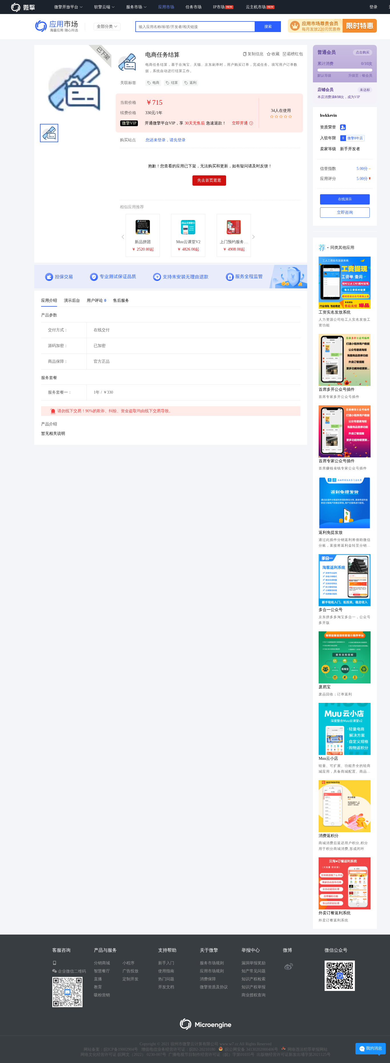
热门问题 (166, 979)
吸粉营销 (102, 995)
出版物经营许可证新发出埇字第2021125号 (292, 1054)
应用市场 (166, 7)
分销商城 (102, 963)
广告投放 (130, 971)
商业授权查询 (254, 995)
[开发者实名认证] (343, 127)
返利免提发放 (331, 532)
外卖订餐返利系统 (335, 913)
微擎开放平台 (66, 7)
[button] (123, 237)
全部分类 (105, 26)
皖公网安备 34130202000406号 (250, 1049)
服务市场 (134, 7)
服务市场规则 (212, 963)
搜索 (268, 26)
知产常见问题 (254, 971)
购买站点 (128, 140)
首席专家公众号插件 (337, 461)
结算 (174, 83)
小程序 (128, 963)
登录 (373, 7)
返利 (193, 83)
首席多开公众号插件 (337, 389)
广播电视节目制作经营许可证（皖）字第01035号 (210, 1054)
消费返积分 (329, 836)
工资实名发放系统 (335, 312)
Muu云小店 (328, 758)
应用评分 (344, 178)
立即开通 (240, 123)
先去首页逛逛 (209, 180)
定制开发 (130, 979)
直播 (98, 979)
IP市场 (219, 7)
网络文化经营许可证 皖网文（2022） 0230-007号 (123, 1054)
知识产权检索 (254, 979)
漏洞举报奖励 (254, 963)
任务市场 (194, 7)
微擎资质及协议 (214, 987)
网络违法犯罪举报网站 (306, 1049)
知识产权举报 (254, 987)
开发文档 (166, 987)
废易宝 (325, 687)
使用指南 (166, 971)
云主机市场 (256, 7)
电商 (155, 83)
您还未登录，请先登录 (166, 140)
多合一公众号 (331, 610)
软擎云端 (102, 7)
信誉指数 (344, 168)
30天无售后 (195, 123)
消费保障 (208, 979)
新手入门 (166, 963)
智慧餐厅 (102, 971)
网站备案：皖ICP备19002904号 (111, 1049)
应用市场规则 (212, 971)
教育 (98, 987)
